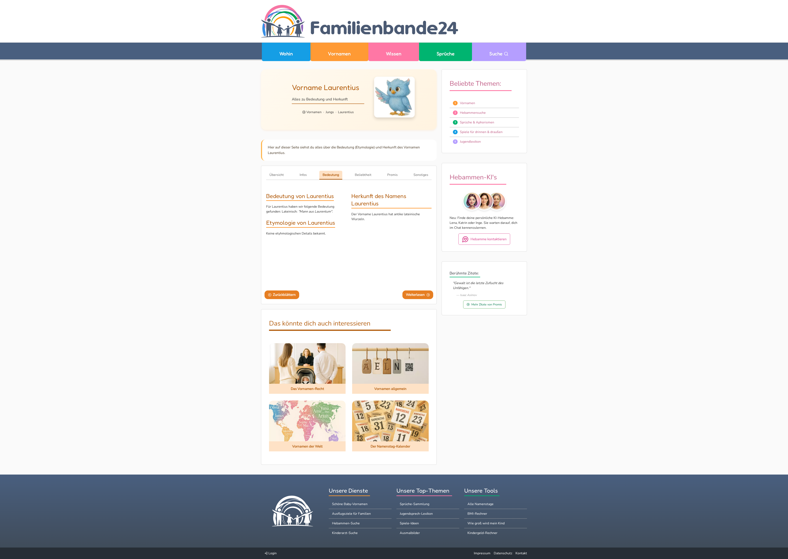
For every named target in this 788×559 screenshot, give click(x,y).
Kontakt (521, 553)
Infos (303, 175)
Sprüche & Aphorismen (477, 122)
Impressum (482, 553)
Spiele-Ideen (409, 523)
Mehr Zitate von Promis (486, 304)
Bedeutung (331, 175)
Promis (392, 175)
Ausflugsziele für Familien (351, 513)
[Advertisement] (391, 255)
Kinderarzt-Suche (345, 533)
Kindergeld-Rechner (482, 533)
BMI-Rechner (477, 513)
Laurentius (346, 112)
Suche (496, 53)
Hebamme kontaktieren (489, 239)
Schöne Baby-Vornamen (350, 504)
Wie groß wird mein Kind (486, 523)
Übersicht (276, 175)
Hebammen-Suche (346, 523)
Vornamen (339, 53)
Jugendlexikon (470, 141)
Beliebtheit (363, 175)
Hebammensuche (473, 112)
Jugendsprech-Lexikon (416, 513)
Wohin (286, 53)
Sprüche (445, 53)
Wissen (394, 53)
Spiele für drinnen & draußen (481, 132)
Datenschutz (503, 553)
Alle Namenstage (480, 504)
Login (272, 553)
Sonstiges (420, 175)
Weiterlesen (415, 294)
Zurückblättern (284, 294)
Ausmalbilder (410, 533)
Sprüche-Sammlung (414, 504)
